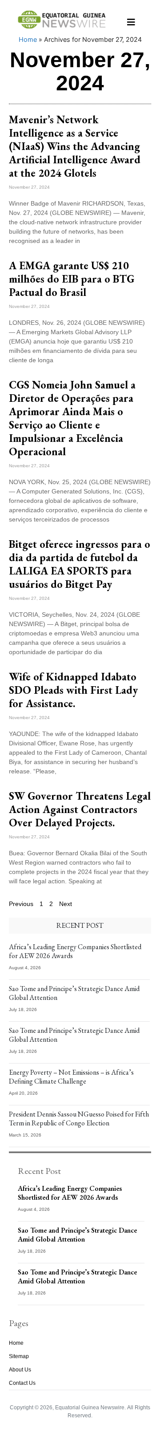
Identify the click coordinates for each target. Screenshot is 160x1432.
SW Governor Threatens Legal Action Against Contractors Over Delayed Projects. (80, 809)
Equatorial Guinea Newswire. (90, 1407)
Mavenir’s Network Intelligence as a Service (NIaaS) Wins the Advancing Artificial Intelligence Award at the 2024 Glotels (74, 146)
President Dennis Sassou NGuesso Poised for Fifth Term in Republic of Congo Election (79, 1118)
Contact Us (22, 1383)
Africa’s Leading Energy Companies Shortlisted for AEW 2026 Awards (75, 951)
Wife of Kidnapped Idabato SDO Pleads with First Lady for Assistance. (73, 690)
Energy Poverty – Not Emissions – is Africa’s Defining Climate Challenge (71, 1077)
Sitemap (19, 1356)
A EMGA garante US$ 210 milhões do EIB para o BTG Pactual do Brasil (71, 279)
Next (65, 903)
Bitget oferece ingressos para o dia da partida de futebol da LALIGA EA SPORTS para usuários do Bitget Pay (79, 564)
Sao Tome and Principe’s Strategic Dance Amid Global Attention (74, 993)
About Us (20, 1370)
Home (28, 39)
